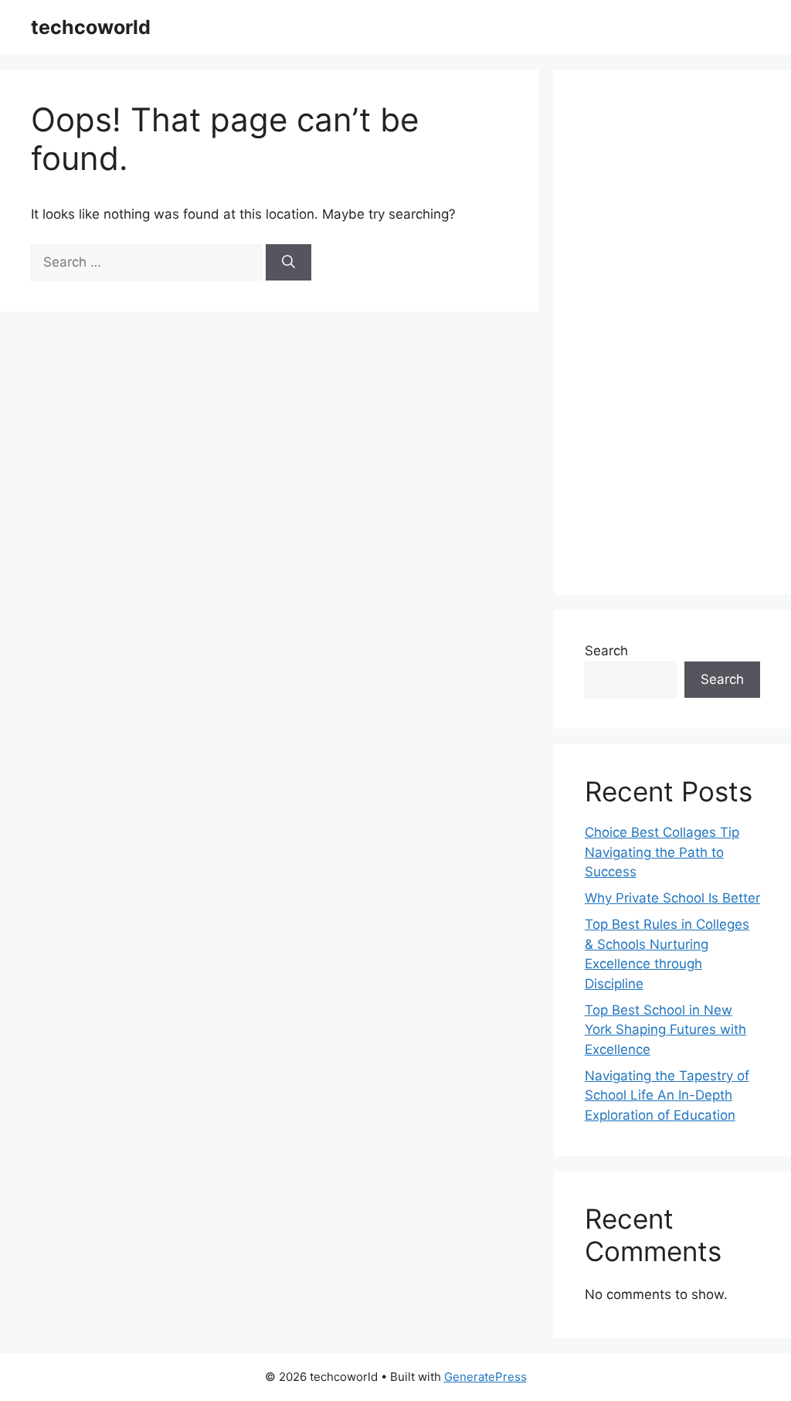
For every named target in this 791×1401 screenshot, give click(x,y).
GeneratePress (485, 1376)
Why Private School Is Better (672, 898)
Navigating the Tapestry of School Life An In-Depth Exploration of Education (667, 1095)
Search (606, 650)
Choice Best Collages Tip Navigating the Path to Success (662, 852)
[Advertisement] (672, 332)
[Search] (288, 262)
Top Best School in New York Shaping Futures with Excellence (665, 1029)
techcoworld (91, 27)
